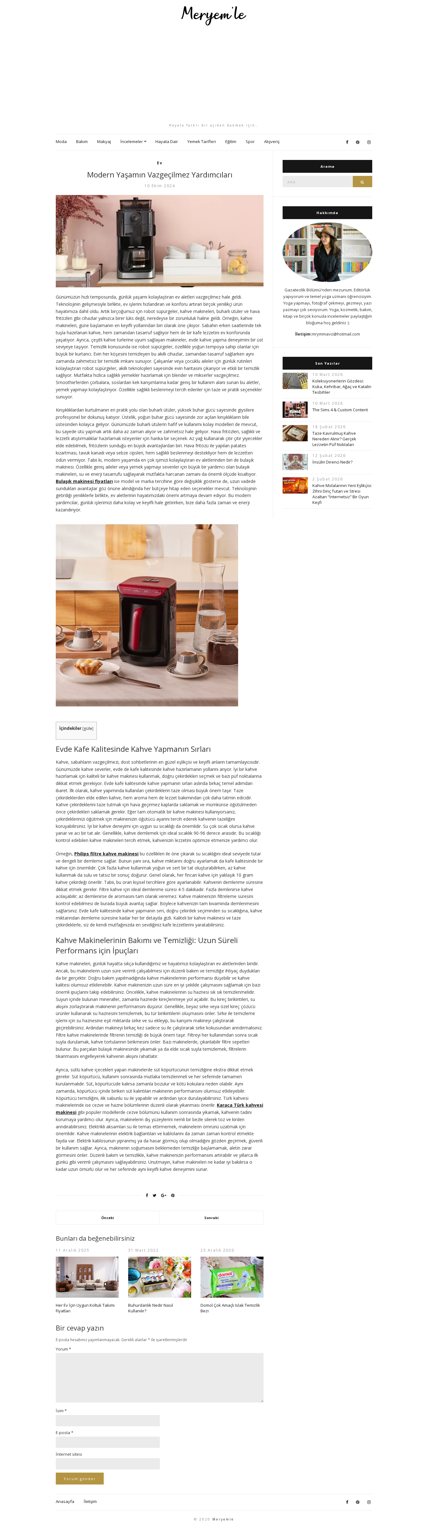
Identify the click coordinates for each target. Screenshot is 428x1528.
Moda (61, 141)
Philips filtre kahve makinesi (106, 854)
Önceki (107, 1217)
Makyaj (104, 141)
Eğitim (230, 141)
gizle (88, 728)
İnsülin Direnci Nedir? (332, 462)
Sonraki (211, 1217)
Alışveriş (271, 141)
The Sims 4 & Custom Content (340, 410)
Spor (250, 141)
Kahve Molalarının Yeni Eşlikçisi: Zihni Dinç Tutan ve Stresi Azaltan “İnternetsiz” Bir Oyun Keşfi (342, 494)
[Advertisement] (214, 74)
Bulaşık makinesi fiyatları (84, 481)
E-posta (64, 1432)
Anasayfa (65, 1501)
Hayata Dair (166, 141)
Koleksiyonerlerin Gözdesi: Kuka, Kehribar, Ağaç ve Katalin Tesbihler (341, 386)
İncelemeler (131, 141)
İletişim (90, 1501)
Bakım (82, 141)
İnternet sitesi (69, 1454)
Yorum (63, 1349)
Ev (160, 163)
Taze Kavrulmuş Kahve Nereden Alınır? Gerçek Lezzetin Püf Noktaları (334, 438)
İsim (61, 1410)
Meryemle (223, 1519)
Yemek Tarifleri (201, 141)
